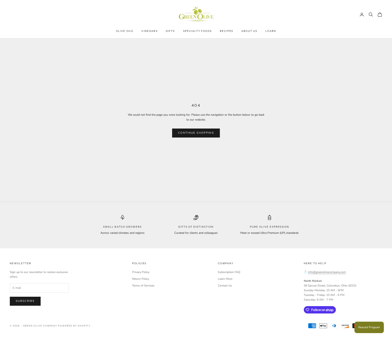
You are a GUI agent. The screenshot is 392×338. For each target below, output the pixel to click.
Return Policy (140, 279)
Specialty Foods (197, 30)
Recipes (226, 30)
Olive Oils (124, 30)
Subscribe (25, 301)
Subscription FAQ (229, 272)
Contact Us (225, 286)
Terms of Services (143, 286)
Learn (270, 30)
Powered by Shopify (74, 325)
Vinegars (149, 30)
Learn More (225, 279)
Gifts (170, 30)
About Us (249, 30)
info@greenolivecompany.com (327, 272)
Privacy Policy (140, 272)
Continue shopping (196, 133)
